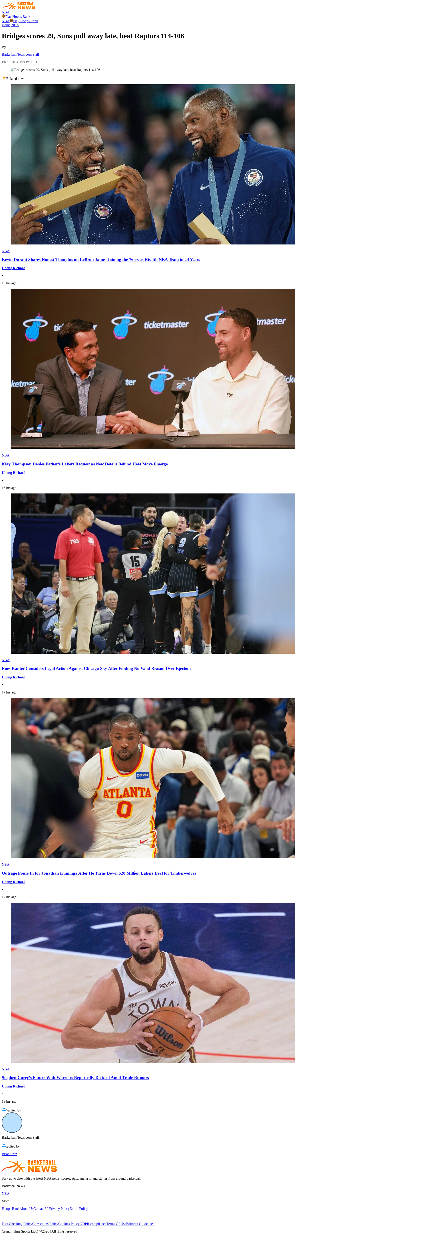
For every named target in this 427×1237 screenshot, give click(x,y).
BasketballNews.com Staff (20, 54)
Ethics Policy (79, 1209)
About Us (26, 1209)
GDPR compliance (93, 1224)
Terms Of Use (116, 1224)
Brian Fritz (9, 1154)
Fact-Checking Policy (17, 1224)
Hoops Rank (11, 1209)
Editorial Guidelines (140, 1224)
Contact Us (41, 1209)
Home (6, 25)
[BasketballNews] (18, 8)
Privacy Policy (59, 1209)
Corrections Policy (45, 1224)
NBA (6, 12)
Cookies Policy (69, 1224)
